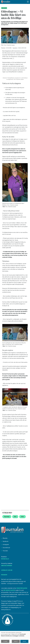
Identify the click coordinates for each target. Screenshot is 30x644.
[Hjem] (5, 2)
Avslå (15, 641)
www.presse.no (6, 609)
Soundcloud (6, 547)
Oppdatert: (15, 48)
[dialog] (15, 637)
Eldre (15, 516)
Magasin (4, 8)
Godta (24, 641)
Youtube (5, 550)
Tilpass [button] (5, 641)
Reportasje (6, 516)
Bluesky (5, 538)
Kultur (22, 516)
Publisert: (3, 48)
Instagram (6, 544)
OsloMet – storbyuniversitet (9, 583)
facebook (5, 541)
